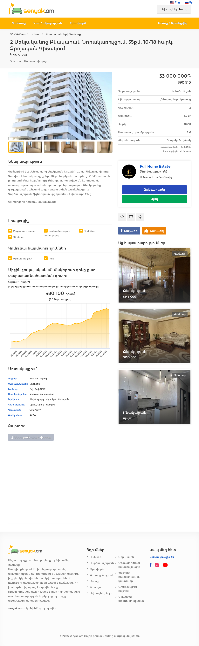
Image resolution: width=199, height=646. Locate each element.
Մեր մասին (126, 557)
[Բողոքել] (140, 217)
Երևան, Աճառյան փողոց (29, 61)
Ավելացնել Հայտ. (174, 9)
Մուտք (94, 581)
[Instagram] (158, 565)
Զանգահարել (154, 189)
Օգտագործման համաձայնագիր (129, 565)
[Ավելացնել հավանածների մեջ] (122, 217)
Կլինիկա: (13, 399)
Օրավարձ (78, 23)
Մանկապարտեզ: (18, 383)
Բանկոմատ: (15, 415)
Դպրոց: (12, 378)
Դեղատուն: (14, 410)
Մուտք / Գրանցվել (172, 23)
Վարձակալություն (47, 23)
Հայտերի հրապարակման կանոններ (129, 577)
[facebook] (150, 565)
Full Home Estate (155, 166)
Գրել (154, 199)
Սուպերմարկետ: (17, 394)
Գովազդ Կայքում (101, 575)
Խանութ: (13, 389)
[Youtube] (165, 565)
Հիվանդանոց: (16, 404)
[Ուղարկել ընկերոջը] (131, 217)
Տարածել (131, 231)
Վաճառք (19, 23)
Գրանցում (96, 587)
